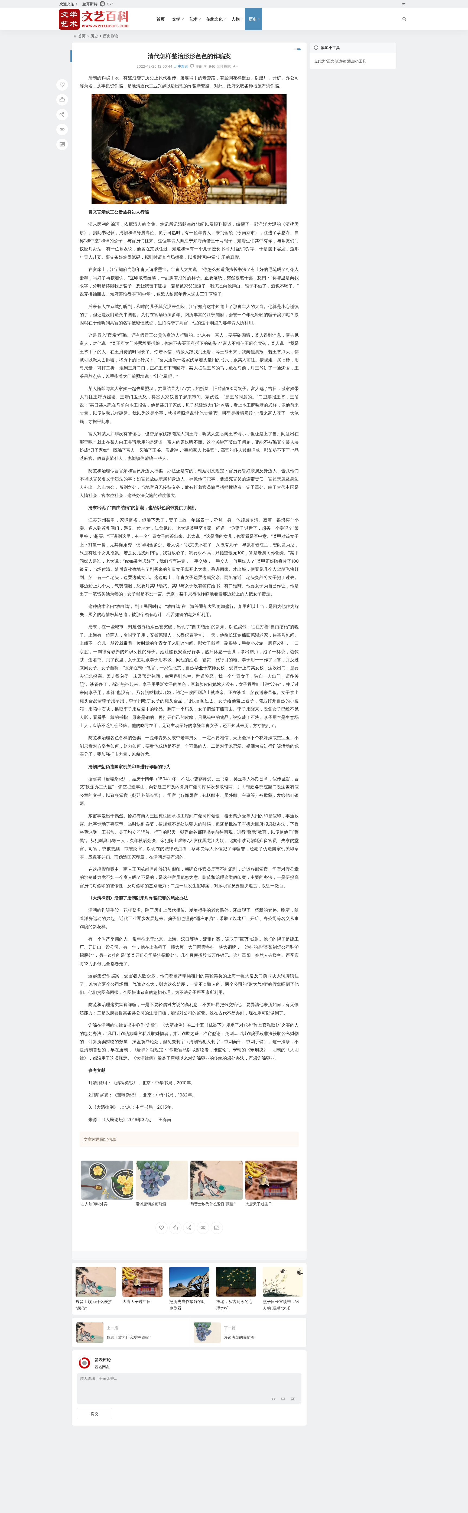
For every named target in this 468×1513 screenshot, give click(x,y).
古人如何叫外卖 (94, 1203)
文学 (176, 19)
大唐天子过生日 (258, 1203)
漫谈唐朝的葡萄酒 (151, 1203)
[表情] (283, 1399)
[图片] (292, 1399)
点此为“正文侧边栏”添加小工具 (340, 61)
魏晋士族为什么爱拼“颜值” (212, 1203)
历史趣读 (110, 36)
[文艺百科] (94, 19)
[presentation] (271, 1275)
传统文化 (214, 19)
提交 (94, 1413)
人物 (236, 19)
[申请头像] (296, 1361)
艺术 (193, 19)
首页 (161, 19)
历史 (253, 19)
